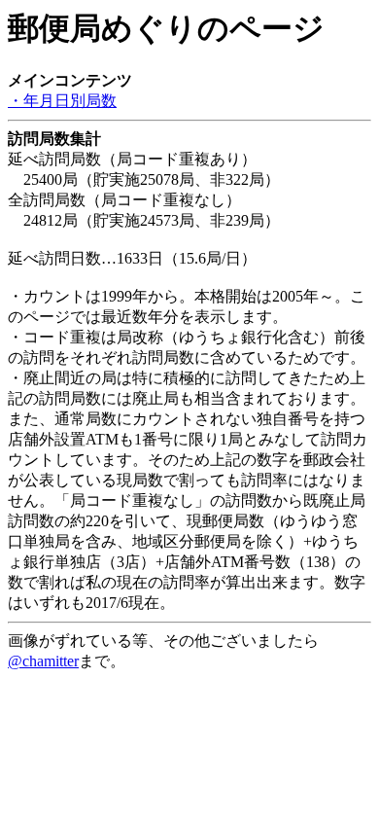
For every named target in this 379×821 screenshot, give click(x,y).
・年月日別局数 (62, 100)
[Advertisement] (163, 696)
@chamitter (43, 661)
